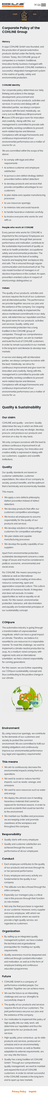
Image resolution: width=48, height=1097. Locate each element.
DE (35, 4)
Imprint (32, 1091)
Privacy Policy (19, 1091)
